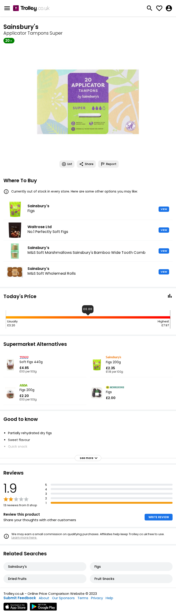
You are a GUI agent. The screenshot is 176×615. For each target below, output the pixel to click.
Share (89, 164)
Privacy (97, 597)
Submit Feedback (19, 597)
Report (111, 164)
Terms (82, 597)
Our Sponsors (63, 597)
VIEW (164, 209)
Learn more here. (24, 537)
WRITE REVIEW (158, 517)
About (44, 597)
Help (109, 597)
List (69, 164)
